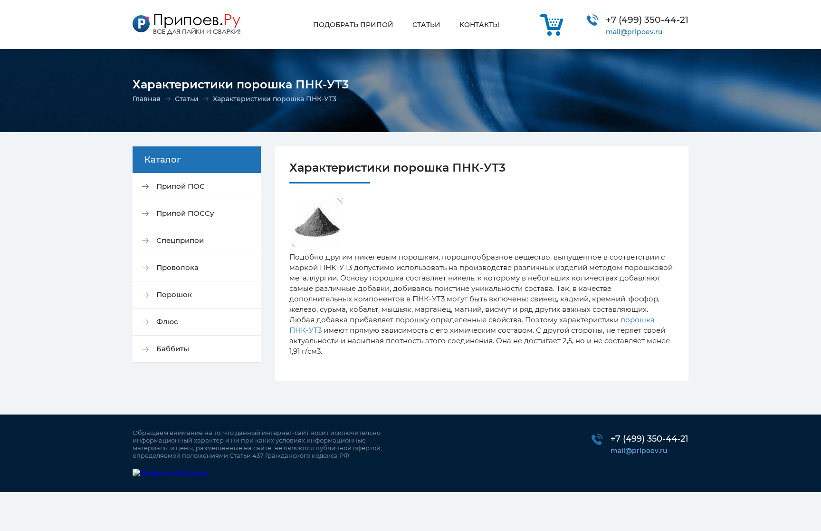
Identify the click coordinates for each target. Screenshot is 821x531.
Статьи (187, 99)
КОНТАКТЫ (479, 24)
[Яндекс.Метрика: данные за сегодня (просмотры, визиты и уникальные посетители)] (170, 473)
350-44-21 (647, 19)
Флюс (167, 321)
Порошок (174, 294)
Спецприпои (180, 240)
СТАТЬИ (426, 24)
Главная (147, 99)
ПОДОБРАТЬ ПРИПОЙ (353, 24)
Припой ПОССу (185, 213)
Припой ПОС (180, 186)
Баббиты (172, 348)
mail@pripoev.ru (634, 32)
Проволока (177, 267)
